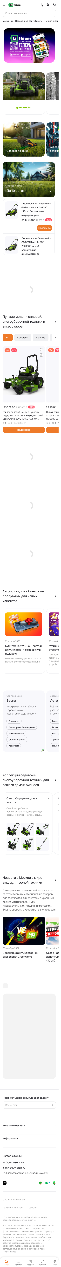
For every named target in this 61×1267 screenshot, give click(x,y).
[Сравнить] (41, 355)
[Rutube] (5, 1183)
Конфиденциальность (14, 1207)
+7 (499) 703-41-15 (13, 1162)
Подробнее (44, 227)
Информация (10, 1138)
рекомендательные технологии (19, 1219)
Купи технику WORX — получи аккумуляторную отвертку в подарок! (23, 649)
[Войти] (47, 4)
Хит (8, 337)
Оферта (32, 1207)
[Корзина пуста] (54, 4)
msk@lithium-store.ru (14, 1167)
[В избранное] (41, 349)
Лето (54, 700)
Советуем (22, 337)
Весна (11, 700)
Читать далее (9, 1251)
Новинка (40, 337)
